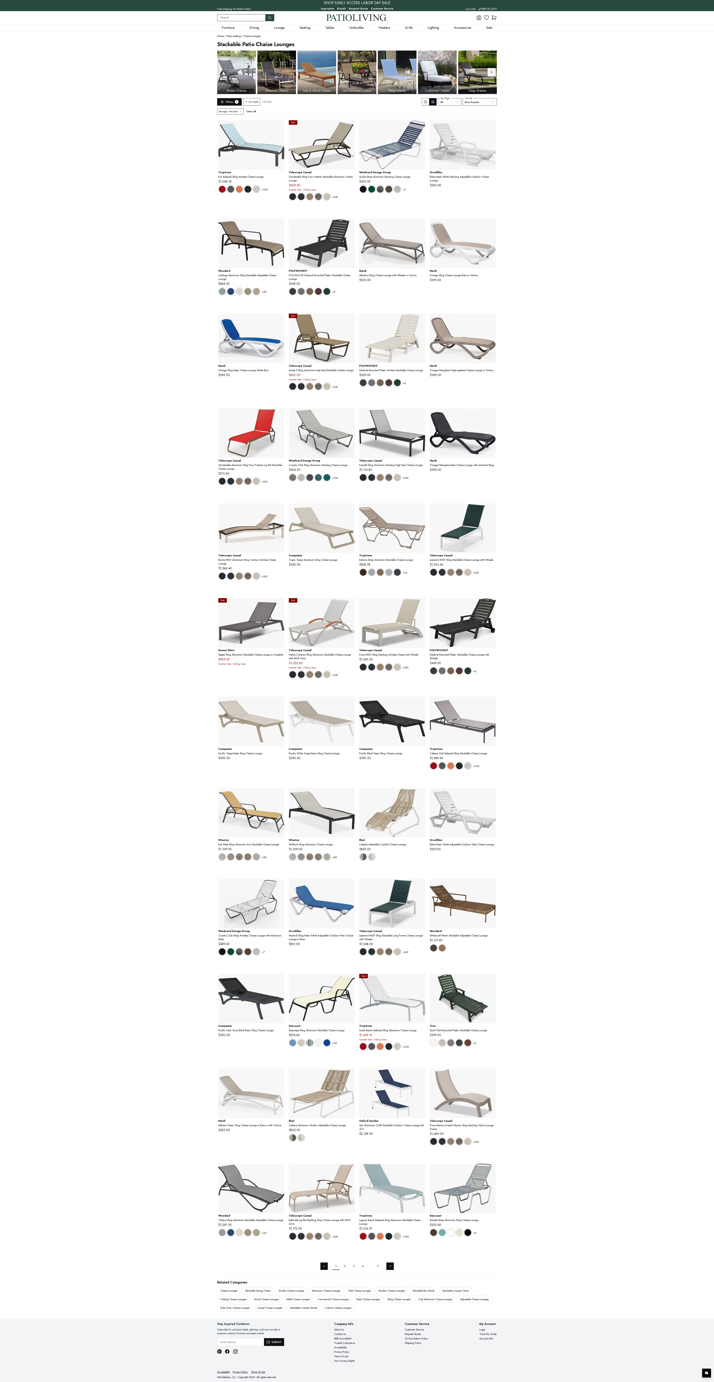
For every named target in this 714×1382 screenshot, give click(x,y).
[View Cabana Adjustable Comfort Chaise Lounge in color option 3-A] (363, 857)
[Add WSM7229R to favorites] (280, 793)
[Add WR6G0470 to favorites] (280, 224)
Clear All (251, 111)
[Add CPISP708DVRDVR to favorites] (350, 509)
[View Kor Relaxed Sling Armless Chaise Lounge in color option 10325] (239, 189)
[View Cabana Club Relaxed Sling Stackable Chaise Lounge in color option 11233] (468, 766)
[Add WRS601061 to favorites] (491, 884)
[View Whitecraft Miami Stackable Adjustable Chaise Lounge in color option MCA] (442, 948)
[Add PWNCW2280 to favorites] (491, 604)
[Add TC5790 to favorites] (350, 319)
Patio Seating (234, 36)
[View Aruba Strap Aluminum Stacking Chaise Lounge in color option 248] (372, 189)
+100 (265, 189)
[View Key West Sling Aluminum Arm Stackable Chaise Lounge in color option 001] (222, 857)
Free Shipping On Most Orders (234, 9)
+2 (333, 292)
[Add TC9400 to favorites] (491, 509)
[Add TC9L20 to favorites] (421, 884)
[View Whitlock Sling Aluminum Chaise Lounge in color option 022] (318, 857)
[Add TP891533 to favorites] (280, 126)
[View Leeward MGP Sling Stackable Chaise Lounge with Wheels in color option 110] (451, 572)
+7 (404, 189)
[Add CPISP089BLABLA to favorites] (421, 702)
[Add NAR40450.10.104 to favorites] (421, 224)
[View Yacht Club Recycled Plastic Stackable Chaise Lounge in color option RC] (459, 1043)
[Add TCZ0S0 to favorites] (280, 509)
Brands (341, 8)
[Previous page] (324, 1266)
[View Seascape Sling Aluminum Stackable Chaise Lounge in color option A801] (318, 1043)
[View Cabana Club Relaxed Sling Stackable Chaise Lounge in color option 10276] (434, 766)
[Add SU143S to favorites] (491, 1169)
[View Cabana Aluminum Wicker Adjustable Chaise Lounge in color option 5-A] (301, 1138)
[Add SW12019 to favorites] (280, 604)
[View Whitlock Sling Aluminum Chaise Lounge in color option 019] (310, 857)
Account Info (486, 1338)
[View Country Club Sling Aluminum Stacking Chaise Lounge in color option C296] (318, 477)
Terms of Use (341, 1356)
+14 (405, 573)
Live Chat (470, 9)
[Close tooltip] (708, 1361)
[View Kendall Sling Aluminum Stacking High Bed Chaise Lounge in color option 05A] (363, 477)
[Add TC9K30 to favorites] (421, 414)
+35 (334, 1043)
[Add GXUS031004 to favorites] (491, 793)
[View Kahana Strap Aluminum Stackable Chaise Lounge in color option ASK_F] (380, 572)
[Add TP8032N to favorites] (421, 509)
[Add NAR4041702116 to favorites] (491, 414)
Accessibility (340, 1347)
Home (220, 36)
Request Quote (358, 8)
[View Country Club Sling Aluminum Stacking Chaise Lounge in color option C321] (327, 477)
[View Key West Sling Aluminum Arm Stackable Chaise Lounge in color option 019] (239, 857)
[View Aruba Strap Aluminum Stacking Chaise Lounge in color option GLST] (397, 189)
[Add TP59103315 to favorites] (491, 702)
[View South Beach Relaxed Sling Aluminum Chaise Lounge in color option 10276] (363, 1046)
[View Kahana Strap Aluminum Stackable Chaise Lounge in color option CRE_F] (389, 572)
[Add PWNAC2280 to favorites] (421, 319)
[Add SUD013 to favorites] (350, 979)
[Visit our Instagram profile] (235, 1351)
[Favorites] (486, 18)
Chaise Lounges (252, 36)
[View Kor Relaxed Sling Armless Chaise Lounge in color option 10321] (231, 189)
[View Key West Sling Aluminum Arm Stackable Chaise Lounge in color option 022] (248, 857)
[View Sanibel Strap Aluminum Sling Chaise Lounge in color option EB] (468, 1232)
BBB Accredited (342, 1338)
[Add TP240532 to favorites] (421, 979)
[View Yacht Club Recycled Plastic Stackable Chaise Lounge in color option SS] (451, 1043)
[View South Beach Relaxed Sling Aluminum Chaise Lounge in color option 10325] (380, 1046)
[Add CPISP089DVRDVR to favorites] (280, 702)
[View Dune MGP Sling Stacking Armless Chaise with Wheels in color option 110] (380, 667)
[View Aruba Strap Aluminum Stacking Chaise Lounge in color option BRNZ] (389, 189)
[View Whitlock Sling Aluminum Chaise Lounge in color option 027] (327, 857)
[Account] (479, 18)
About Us (339, 1329)
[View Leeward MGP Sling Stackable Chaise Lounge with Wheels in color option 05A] (434, 572)
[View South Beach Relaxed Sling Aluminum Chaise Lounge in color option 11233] (397, 1046)
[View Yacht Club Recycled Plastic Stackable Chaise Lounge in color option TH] (468, 1043)
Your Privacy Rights (344, 1361)
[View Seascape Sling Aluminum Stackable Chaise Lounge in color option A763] (310, 1043)
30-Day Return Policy (416, 1338)
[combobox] (241, 17)
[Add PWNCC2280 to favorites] (350, 224)
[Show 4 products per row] (432, 101)
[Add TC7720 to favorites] (350, 126)
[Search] (269, 17)
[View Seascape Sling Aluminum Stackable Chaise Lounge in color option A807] (327, 1043)
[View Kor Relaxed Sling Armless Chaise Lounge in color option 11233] (256, 189)
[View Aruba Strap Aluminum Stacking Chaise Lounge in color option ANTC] (380, 189)
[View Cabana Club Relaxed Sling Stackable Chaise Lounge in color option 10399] (459, 766)
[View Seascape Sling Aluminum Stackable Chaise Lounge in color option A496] (301, 1043)
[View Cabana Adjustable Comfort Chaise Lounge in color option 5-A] (372, 857)
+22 (264, 292)
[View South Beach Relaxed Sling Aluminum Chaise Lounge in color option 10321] (372, 1046)
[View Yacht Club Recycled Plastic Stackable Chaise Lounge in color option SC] (442, 1043)
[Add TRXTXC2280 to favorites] (491, 979)
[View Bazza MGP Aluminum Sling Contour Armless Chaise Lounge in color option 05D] (231, 576)
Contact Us (340, 1334)
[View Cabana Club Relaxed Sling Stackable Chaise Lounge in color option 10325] (451, 766)
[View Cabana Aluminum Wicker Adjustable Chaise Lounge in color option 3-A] (293, 1138)
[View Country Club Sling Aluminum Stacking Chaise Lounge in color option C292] (301, 477)
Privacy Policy (341, 1352)
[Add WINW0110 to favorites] (421, 126)
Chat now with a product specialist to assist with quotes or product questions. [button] (680, 1363)
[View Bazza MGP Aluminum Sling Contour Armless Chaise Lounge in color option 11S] (256, 576)
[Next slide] (491, 72)
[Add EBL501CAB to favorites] (350, 1074)
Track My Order (488, 1334)
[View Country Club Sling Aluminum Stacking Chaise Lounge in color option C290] (293, 477)
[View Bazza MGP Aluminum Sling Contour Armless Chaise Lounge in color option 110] (239, 576)
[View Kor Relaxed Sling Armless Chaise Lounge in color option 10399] (248, 189)
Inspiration (327, 8)
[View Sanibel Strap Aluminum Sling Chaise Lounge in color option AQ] (442, 1232)
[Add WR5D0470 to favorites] (280, 1169)
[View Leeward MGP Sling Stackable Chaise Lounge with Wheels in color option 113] (459, 572)
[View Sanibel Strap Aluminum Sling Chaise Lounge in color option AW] (451, 1232)
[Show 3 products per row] (425, 101)
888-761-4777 (489, 9)
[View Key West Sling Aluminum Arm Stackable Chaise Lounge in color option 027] (256, 857)
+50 (264, 857)
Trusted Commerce (344, 1343)
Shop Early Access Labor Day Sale (357, 3)
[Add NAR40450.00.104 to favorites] (280, 1074)
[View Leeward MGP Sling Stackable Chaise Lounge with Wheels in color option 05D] (442, 572)
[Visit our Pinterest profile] (219, 1351)
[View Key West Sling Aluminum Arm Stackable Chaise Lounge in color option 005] (231, 857)
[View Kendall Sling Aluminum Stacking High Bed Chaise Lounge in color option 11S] (397, 477)
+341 (335, 197)
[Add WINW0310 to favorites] (280, 884)
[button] (494, 18)
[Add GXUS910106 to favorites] (350, 884)
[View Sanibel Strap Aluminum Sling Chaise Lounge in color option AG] (434, 1232)
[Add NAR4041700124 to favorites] (491, 224)
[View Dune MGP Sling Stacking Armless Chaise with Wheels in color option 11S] (397, 667)
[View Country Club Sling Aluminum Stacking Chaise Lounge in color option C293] (310, 477)
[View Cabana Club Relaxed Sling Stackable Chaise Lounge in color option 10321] (442, 766)
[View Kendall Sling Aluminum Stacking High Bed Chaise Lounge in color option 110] (380, 477)
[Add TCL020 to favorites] (350, 1169)
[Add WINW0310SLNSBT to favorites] (350, 414)
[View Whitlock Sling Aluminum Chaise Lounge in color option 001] (293, 857)
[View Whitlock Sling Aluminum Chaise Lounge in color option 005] (301, 857)
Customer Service (382, 8)
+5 (474, 1233)
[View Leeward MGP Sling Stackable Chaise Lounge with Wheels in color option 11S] (468, 572)
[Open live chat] (706, 1373)
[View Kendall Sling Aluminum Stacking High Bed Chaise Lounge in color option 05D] (372, 477)
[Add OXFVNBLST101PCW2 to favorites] (421, 1074)
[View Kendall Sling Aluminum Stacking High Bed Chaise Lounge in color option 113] (389, 477)
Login (482, 1329)
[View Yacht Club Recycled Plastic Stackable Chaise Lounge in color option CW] (434, 1043)
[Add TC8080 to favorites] (280, 414)
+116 (335, 478)
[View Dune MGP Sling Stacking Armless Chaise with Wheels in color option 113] (389, 667)
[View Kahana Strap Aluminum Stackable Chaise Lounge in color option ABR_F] (363, 572)
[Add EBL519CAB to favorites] (421, 793)
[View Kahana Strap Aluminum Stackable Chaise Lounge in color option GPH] (397, 572)
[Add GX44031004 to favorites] (491, 126)
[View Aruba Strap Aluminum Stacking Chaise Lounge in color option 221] (363, 189)
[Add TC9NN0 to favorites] (421, 604)
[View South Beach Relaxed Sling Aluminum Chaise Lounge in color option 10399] (389, 1046)
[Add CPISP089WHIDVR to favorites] (350, 702)
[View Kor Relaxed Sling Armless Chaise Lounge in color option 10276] (222, 189)
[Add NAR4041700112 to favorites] (280, 319)
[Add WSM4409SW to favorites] (350, 793)
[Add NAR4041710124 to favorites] (491, 319)
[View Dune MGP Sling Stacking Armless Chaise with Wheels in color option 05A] (363, 667)
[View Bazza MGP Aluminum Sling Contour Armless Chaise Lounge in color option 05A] (222, 576)
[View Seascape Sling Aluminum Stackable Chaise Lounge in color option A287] (293, 1043)
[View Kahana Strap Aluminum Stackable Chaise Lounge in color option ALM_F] (372, 572)
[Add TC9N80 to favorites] (491, 1074)
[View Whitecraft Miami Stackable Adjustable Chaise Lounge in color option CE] (434, 948)
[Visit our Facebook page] (227, 1351)
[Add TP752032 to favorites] (421, 1169)
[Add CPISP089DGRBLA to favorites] (280, 979)
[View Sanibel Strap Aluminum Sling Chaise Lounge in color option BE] (459, 1232)
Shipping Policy (413, 1343)
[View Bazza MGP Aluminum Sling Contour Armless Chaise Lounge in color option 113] (248, 576)
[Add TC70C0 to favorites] (350, 604)
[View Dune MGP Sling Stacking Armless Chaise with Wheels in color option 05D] (372, 667)
